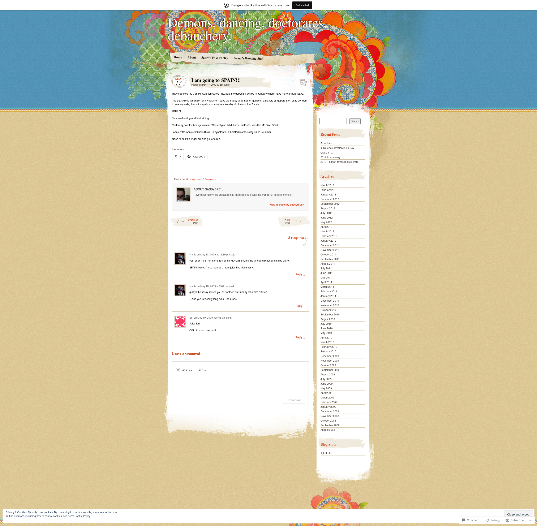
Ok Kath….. (327, 152)
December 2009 (330, 356)
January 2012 (328, 240)
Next (287, 220)
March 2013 (327, 185)
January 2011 (328, 296)
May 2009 (326, 388)
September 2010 (330, 314)
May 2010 (326, 333)
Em (191, 317)
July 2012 (326, 213)
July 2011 (326, 268)
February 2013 (329, 189)
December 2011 (330, 245)
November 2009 (330, 360)
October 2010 (328, 309)
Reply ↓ (300, 274)
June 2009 (327, 383)
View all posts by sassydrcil (287, 204)
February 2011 (329, 291)
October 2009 (328, 365)
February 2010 (329, 346)
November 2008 (330, 416)
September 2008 (330, 425)
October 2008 (328, 420)
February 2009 (329, 402)
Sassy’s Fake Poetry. (215, 57)
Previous (193, 220)
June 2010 (327, 328)
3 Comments (209, 179)
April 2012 (326, 226)
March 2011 (327, 286)
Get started (302, 5)
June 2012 (327, 217)
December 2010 (330, 300)
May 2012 (326, 222)
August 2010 (328, 319)
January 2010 (328, 351)
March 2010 (327, 342)
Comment (294, 400)
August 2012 (328, 208)
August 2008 (328, 429)
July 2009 (326, 379)
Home (177, 57)
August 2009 (328, 374)
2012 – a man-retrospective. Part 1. (340, 161)
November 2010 (330, 305)
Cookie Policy (82, 516)
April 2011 (326, 282)
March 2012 (327, 231)
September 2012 (330, 203)
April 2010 (326, 337)
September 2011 (330, 259)
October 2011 (328, 254)
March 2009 (327, 397)
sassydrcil (225, 84)
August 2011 (328, 263)
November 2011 (330, 249)
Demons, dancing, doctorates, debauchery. (247, 29)
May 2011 (326, 277)
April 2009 (326, 392)
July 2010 (326, 323)
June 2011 (327, 273)
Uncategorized (193, 179)
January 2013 (328, 194)
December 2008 (330, 411)
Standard (302, 81)
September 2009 (330, 369)
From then (326, 143)
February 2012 (329, 236)
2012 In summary (330, 157)
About (191, 57)
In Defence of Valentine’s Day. (338, 148)
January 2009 (328, 406)
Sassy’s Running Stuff (248, 58)
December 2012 (330, 199)
